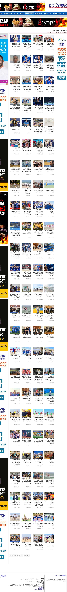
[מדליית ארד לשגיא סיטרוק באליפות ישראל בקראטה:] (15, 42)
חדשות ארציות (18, 585)
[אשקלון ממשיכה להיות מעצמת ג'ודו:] (15, 208)
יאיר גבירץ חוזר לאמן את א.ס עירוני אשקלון (26, 128)
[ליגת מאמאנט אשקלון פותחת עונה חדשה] (49, 520)
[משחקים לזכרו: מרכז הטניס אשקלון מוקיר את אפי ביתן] (26, 167)
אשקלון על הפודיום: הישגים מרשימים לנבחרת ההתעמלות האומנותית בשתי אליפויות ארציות (26, 88)
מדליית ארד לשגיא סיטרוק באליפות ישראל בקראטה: (15, 44)
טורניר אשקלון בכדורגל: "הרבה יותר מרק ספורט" (39, 398)
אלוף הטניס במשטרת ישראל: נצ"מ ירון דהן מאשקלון (50, 399)
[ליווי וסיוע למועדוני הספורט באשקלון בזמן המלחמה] (26, 375)
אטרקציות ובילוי (36, 581)
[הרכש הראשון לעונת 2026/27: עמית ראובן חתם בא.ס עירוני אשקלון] (49, 83)
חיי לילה (42, 579)
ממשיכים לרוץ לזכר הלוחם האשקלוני (26, 460)
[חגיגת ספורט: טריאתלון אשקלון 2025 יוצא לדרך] (49, 291)
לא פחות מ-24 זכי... (50, 504)
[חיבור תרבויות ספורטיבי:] (49, 146)
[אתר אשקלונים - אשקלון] (61, 575)
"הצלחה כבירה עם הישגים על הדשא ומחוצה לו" (38, 461)
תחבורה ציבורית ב (32, 586)
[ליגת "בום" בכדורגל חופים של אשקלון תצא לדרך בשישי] (15, 416)
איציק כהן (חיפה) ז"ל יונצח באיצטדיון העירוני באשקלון (15, 502)
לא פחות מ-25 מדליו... (16, 441)
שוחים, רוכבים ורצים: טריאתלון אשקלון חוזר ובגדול (15, 107)
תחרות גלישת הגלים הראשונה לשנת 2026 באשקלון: (39, 150)
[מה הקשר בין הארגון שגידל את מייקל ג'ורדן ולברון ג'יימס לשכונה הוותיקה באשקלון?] (49, 375)
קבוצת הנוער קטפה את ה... (38, 441)
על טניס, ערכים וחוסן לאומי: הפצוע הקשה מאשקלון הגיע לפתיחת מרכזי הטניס (38, 379)
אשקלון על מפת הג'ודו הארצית (27, 501)
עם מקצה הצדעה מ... (39, 296)
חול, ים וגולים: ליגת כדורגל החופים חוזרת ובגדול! (49, 232)
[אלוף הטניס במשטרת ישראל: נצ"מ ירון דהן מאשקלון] (49, 395)
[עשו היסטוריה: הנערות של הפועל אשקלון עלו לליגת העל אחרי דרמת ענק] (38, 83)
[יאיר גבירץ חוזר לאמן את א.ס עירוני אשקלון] (26, 125)
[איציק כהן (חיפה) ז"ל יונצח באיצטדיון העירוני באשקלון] (15, 500)
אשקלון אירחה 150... (16, 150)
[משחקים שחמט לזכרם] (15, 479)
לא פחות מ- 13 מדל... (27, 504)
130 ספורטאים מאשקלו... (49, 150)
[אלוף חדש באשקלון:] (15, 125)
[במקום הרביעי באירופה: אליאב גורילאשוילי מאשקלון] (38, 312)
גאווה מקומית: (16, 334)
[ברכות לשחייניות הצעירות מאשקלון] (38, 479)
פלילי (43, 583)
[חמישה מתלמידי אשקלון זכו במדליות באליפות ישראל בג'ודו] (38, 541)
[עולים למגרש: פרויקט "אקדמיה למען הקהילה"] (49, 187)
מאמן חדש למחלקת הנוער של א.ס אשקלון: (49, 273)
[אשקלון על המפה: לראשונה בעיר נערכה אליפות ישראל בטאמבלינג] (38, 125)
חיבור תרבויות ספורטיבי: (50, 148)
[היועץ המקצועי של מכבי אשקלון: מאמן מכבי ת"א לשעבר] (26, 416)
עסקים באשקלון (8, 13)
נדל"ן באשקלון (38, 13)
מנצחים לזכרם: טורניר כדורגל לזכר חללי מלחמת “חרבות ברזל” (38, 233)
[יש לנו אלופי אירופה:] (26, 229)
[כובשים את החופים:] (49, 541)
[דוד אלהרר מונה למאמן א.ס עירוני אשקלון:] (38, 104)
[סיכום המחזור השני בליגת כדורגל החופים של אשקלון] (38, 416)
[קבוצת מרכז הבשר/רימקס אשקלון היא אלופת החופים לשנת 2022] (26, 520)
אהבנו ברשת (36, 585)
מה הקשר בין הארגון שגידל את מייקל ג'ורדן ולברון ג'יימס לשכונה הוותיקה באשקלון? (49, 379)
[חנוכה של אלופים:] (26, 333)
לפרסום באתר (25, 2)
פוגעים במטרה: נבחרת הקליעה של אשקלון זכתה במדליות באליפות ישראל (15, 254)
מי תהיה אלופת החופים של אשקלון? (49, 418)
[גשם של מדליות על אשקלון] (49, 500)
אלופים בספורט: (16, 168)
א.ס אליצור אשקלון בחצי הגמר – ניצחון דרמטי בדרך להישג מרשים (15, 274)
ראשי (64, 13)
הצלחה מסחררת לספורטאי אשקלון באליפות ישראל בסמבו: (27, 212)
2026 (29, 555)
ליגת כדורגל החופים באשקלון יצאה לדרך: (38, 44)
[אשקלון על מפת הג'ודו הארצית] (26, 500)
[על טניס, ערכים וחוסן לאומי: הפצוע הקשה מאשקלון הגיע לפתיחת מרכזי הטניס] (38, 375)
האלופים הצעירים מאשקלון (38, 439)
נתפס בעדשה (19, 584)
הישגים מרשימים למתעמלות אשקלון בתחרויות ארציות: (26, 149)
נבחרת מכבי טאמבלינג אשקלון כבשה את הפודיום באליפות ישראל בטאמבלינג (15, 233)
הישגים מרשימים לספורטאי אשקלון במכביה (15, 544)
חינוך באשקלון (47, 13)
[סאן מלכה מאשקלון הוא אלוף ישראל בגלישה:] (49, 479)
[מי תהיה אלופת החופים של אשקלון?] (49, 416)
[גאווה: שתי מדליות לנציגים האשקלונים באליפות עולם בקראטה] (38, 520)
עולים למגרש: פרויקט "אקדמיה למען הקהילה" (50, 190)
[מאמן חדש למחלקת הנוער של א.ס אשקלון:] (49, 271)
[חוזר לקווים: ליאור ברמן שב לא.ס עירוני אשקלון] (26, 63)
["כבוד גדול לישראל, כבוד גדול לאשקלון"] (26, 437)
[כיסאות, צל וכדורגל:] (49, 250)
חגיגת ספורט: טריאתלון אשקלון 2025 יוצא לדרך (50, 294)
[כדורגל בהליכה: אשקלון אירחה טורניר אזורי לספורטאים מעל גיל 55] (26, 104)
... (42, 47)
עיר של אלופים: (39, 189)
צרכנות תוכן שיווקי (29, 585)
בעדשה (21, 13)
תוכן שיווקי (30, 581)
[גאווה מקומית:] (15, 333)
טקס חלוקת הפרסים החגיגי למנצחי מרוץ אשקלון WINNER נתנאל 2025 (15, 295)
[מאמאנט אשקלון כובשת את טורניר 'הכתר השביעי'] (15, 312)
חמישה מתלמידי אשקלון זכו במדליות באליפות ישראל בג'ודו (38, 545)
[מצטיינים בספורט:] (38, 333)
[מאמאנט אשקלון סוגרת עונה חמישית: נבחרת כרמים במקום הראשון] (15, 458)
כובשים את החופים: (49, 542)
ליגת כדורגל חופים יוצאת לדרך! (26, 543)
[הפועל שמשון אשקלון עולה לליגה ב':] (15, 375)
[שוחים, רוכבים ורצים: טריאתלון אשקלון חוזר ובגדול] (15, 104)
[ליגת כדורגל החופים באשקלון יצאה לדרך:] (38, 42)
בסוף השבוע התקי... (27, 462)
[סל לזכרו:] (38, 167)
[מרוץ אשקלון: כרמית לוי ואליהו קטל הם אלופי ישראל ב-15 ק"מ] (38, 500)
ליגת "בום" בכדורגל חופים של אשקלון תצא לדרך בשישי (15, 419)
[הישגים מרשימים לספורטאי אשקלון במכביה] (15, 541)
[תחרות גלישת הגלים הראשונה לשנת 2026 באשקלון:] (38, 146)
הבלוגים (42, 585)
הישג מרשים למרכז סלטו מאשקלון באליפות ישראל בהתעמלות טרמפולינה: (26, 46)
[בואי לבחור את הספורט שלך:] (26, 291)
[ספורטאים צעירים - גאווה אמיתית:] (49, 333)
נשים (23, 585)
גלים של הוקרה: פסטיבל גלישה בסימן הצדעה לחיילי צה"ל (27, 191)
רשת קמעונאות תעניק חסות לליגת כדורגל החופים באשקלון (49, 441)
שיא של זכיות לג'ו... (16, 212)
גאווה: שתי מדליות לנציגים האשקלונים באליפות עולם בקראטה (38, 524)
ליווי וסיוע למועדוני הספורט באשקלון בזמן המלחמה (26, 377)
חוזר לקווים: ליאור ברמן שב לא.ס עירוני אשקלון (27, 65)
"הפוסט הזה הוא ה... (50, 171)
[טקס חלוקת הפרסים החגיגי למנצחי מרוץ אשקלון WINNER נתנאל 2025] (15, 291)
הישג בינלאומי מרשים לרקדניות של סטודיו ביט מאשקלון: (50, 66)
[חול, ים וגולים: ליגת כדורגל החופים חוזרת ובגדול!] (49, 229)
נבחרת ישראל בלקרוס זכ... (26, 233)
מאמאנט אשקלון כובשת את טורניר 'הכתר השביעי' (15, 315)
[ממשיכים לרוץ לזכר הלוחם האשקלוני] (26, 458)
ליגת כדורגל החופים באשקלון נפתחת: (38, 272)
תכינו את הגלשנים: (26, 313)
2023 (22, 555)
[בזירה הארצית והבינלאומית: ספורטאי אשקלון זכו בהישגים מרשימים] (26, 271)
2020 (15, 555)
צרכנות (37, 579)
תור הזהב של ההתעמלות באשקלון (51, 461)
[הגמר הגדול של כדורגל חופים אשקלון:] (49, 208)
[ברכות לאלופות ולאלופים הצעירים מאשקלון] (26, 395)
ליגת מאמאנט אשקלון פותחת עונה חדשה (49, 523)
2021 (17, 555)
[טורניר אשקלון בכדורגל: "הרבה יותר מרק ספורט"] (38, 395)
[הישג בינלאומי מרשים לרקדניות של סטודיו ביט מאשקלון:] (49, 63)
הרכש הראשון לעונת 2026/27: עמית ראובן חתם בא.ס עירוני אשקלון (49, 87)
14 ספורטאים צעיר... (50, 337)
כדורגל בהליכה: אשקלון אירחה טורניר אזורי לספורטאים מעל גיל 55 (26, 109)
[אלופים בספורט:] (15, 167)
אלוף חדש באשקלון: (15, 126)
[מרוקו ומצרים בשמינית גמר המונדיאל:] (15, 63)
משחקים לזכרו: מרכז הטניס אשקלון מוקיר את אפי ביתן (26, 169)
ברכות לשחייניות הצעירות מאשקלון (38, 480)
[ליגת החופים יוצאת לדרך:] (15, 354)
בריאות (42, 581)
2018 (10, 555)
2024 (24, 555)
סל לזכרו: (40, 168)
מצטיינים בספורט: (38, 334)
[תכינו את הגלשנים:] (26, 312)
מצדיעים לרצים (39, 355)
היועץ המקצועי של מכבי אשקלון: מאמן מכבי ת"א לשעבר (26, 419)
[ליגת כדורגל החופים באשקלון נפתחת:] (38, 271)
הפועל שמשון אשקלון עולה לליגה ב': (15, 377)
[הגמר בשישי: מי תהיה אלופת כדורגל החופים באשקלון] (15, 520)
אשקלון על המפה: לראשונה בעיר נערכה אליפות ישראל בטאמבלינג (38, 129)
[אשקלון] (58, 7)
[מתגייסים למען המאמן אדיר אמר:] (49, 167)
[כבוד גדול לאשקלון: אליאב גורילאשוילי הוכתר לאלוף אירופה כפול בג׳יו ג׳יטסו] (15, 83)
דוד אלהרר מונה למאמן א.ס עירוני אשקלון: (39, 107)
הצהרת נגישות (41, 587)
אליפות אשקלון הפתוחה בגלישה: (39, 293)
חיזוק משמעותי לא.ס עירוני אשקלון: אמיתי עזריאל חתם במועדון (38, 66)
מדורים (16, 13)
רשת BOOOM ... (39, 275)
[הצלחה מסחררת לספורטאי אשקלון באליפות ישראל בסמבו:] (26, 208)
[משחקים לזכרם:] (15, 187)
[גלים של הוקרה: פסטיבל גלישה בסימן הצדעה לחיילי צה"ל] (26, 187)
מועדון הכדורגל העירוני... (38, 254)
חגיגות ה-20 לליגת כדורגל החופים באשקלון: (49, 44)
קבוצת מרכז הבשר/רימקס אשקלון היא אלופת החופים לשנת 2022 (26, 524)
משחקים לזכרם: (16, 189)
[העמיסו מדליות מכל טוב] (15, 437)
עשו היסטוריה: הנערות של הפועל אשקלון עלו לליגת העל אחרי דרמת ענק (38, 88)
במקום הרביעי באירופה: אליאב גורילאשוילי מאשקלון (39, 316)
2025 (27, 555)
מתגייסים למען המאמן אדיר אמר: (50, 168)
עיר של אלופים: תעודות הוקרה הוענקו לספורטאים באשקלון (49, 316)
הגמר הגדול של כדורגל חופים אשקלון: (50, 211)
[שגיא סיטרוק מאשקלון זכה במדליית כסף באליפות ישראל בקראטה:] (38, 208)
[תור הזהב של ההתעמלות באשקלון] (49, 458)
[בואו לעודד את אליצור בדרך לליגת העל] (26, 479)
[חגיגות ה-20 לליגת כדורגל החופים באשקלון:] (49, 42)
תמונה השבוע (39, 586)
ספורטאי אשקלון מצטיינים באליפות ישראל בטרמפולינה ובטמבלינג (26, 254)
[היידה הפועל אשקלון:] (38, 250)
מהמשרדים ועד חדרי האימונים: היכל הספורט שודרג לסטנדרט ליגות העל (49, 129)
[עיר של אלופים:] (38, 187)
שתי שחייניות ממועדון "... (38, 483)
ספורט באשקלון (29, 13)
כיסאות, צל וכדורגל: (49, 251)
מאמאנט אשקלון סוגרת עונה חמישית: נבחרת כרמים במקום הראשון (16, 462)
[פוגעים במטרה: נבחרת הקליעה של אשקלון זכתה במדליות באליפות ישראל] (15, 250)
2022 (20, 555)
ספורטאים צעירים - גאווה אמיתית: (49, 335)
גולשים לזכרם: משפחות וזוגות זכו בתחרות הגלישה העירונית (49, 358)
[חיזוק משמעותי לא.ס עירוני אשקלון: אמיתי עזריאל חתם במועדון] (38, 63)
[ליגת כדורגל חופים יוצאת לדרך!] (26, 541)
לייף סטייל (42, 580)
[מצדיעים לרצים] (38, 354)
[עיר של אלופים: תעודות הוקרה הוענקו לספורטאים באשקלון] (49, 312)
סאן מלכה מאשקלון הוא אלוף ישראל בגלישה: (49, 481)
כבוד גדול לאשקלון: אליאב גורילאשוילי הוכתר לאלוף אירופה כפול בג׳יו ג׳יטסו (15, 88)
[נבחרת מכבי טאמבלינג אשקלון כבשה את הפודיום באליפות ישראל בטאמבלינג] (15, 229)
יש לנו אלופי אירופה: (28, 231)
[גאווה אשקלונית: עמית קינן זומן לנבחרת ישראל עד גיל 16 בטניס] (49, 104)
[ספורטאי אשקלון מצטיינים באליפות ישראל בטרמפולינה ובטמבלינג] (26, 250)
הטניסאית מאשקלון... (27, 441)
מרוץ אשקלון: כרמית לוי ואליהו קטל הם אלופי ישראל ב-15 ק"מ (39, 503)
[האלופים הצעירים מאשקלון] (38, 437)
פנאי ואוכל (14, 584)
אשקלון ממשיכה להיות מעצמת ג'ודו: (15, 210)
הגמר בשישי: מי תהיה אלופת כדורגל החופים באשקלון (15, 523)
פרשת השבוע (27, 579)
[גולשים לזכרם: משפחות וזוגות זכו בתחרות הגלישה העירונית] (49, 354)
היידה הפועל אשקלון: (40, 252)
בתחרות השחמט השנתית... (15, 483)
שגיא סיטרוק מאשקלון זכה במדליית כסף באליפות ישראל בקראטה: (39, 213)
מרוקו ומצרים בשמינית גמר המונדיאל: (17, 65)
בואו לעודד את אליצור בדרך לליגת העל (26, 481)
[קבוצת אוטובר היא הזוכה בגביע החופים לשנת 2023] (15, 395)
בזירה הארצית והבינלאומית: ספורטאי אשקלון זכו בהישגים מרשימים (26, 274)
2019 (13, 555)
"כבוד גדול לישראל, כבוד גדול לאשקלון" (26, 439)
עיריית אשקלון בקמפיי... (27, 296)
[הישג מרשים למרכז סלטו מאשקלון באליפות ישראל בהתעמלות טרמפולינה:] (26, 42)
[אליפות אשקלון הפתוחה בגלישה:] (38, 291)
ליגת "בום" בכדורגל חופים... (49, 420)
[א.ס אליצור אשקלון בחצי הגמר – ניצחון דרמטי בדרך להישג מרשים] (15, 271)
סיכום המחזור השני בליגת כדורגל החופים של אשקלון (38, 419)
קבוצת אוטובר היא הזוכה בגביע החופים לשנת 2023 (15, 398)
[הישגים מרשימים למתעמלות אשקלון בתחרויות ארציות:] (26, 146)
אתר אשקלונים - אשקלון (61, 32)
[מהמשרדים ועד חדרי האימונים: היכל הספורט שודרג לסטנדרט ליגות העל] (49, 125)
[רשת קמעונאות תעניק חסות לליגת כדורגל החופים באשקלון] (49, 437)
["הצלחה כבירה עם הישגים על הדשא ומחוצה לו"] (38, 458)
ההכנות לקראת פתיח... (16, 358)
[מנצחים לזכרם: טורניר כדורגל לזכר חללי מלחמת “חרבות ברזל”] (38, 229)
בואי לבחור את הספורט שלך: (27, 293)
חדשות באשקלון (57, 13)
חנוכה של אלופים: (27, 334)
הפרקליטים (22, 579)
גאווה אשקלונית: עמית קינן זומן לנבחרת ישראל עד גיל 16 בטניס (49, 108)
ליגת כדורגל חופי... (28, 545)
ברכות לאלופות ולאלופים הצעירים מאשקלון (27, 398)
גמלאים (33, 579)
